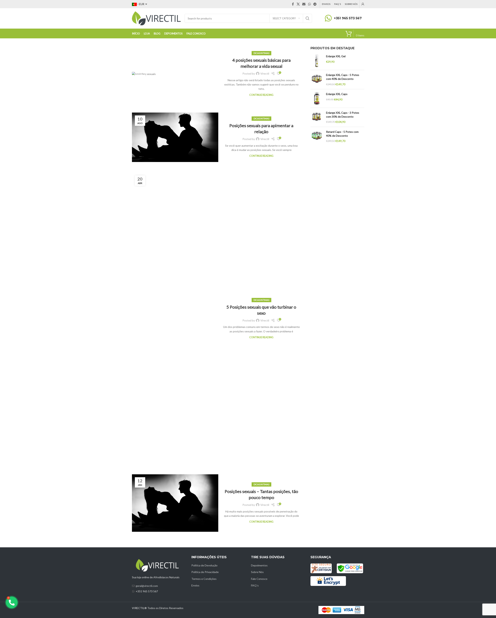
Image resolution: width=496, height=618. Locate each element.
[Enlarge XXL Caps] (316, 98)
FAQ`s (255, 585)
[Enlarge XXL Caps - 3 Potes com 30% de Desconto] (316, 117)
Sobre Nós (257, 572)
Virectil (264, 73)
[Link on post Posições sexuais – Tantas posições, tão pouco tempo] (175, 503)
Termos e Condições (204, 578)
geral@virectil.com (147, 585)
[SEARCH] (307, 18)
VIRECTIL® (139, 608)
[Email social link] (304, 4)
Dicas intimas (261, 53)
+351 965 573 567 (348, 18)
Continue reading (261, 94)
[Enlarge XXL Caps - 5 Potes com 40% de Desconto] (316, 79)
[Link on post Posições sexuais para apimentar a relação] (175, 137)
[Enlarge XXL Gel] (316, 60)
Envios (195, 585)
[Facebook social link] (293, 4)
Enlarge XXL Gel (336, 56)
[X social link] (298, 4)
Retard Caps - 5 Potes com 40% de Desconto (342, 133)
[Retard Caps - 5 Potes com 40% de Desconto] (316, 136)
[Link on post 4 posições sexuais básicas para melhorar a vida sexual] (175, 74)
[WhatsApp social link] (309, 4)
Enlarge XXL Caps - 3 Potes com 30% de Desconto (342, 114)
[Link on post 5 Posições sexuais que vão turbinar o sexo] (175, 319)
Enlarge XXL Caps (336, 94)
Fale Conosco (259, 578)
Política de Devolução (204, 565)
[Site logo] (156, 18)
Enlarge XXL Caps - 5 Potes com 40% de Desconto (342, 76)
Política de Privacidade (205, 572)
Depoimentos (259, 565)
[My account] (363, 4)
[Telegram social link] (315, 4)
